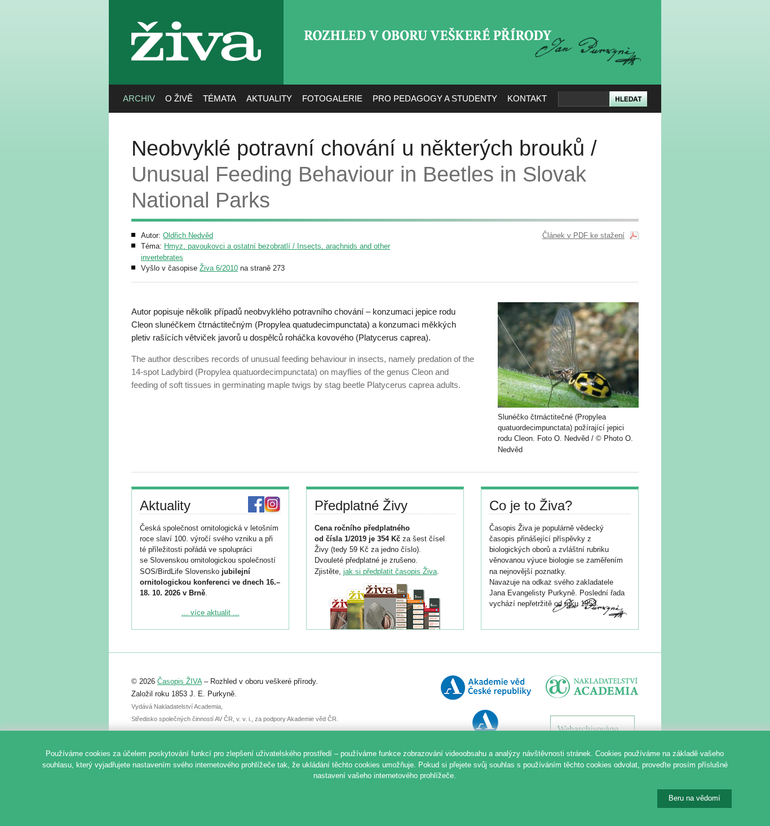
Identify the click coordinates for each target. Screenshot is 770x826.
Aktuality (269, 98)
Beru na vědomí (694, 798)
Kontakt (527, 98)
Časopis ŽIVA (179, 681)
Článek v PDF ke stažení (583, 235)
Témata (219, 98)
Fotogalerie (332, 98)
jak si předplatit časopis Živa (390, 571)
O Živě (179, 98)
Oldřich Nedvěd (188, 235)
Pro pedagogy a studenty (435, 98)
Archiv (139, 98)
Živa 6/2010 (219, 268)
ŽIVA (196, 17)
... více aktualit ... (211, 612)
